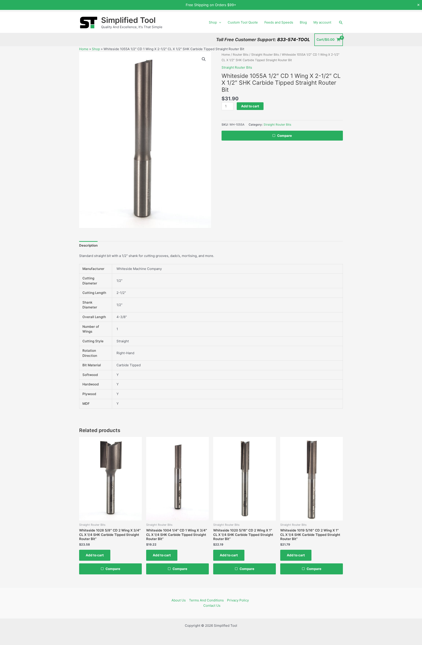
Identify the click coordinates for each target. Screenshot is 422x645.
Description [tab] (88, 245)
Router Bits (240, 54)
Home (83, 49)
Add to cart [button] (95, 555)
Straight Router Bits (265, 54)
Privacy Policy (238, 600)
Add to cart (250, 106)
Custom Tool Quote (243, 22)
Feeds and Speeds (278, 22)
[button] (219, 22)
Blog (303, 22)
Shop (213, 22)
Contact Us (211, 605)
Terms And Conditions (206, 600)
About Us (178, 600)
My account (322, 22)
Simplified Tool (128, 20)
